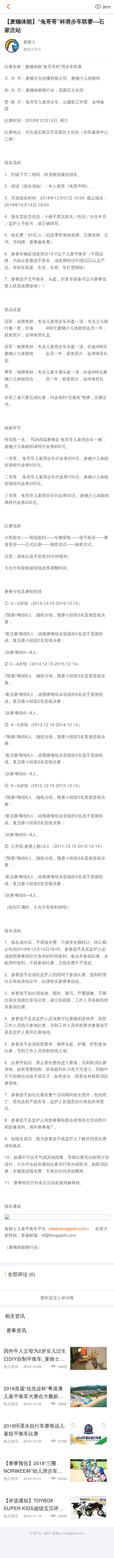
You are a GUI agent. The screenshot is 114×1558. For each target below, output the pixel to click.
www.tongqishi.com (68, 1228)
